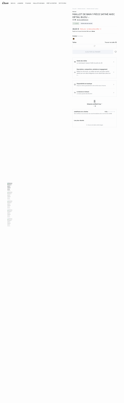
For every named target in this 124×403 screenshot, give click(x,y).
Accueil (74, 8)
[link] (13, 3)
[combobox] (94, 46)
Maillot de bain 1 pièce (92, 8)
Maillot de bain (81, 8)
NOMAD (74, 11)
